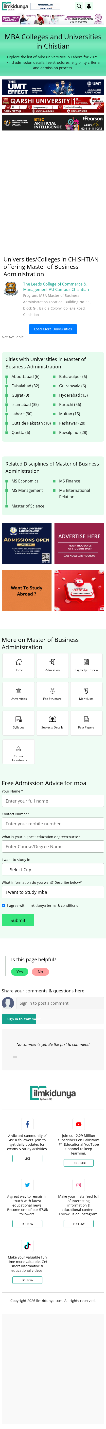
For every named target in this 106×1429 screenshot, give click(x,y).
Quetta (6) (21, 432)
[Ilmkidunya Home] (15, 6)
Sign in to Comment (21, 1019)
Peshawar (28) (72, 423)
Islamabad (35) (25, 404)
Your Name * (12, 791)
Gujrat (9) (20, 395)
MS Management (27, 490)
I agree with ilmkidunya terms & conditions (42, 905)
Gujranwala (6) (72, 386)
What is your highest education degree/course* (41, 837)
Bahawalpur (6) (73, 376)
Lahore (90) (22, 413)
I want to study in (16, 859)
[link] (45, 6)
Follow (27, 1224)
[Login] (89, 6)
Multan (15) (69, 413)
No (40, 971)
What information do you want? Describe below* (42, 882)
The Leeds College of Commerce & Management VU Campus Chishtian (56, 286)
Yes (20, 971)
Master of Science (28, 506)
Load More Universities (53, 329)
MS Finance (69, 481)
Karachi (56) (70, 404)
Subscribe (79, 1163)
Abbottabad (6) (25, 376)
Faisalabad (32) (25, 386)
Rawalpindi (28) (73, 432)
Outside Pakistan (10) (31, 423)
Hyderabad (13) (73, 395)
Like (27, 1158)
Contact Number (15, 814)
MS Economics (25, 481)
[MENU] (100, 6)
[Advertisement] (53, 189)
